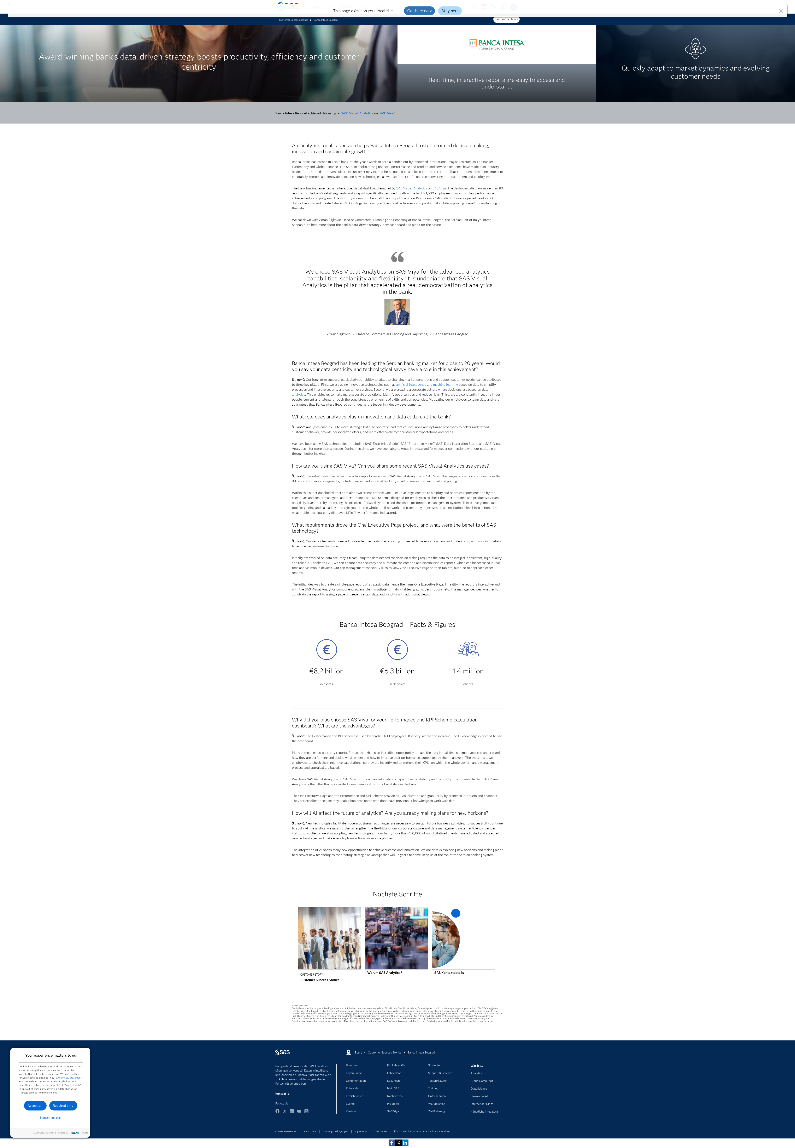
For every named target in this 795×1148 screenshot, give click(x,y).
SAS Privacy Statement (69, 1077)
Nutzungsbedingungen (335, 1131)
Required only (63, 1106)
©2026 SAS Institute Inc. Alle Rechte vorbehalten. (422, 1131)
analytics (298, 394)
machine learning (445, 385)
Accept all (35, 1106)
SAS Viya (387, 113)
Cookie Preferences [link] (285, 1131)
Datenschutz (309, 1131)
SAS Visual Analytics (357, 113)
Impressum (360, 1131)
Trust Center (380, 1131)
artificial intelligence (411, 385)
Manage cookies (50, 1118)
